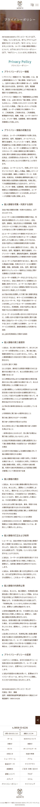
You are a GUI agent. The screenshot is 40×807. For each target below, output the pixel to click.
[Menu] (36, 5)
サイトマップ (30, 784)
